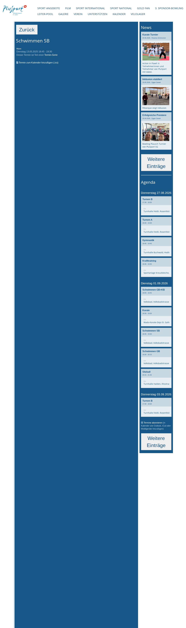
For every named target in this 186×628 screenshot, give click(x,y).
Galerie (63, 14)
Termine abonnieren (153, 422)
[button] (156, 205)
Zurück (27, 30)
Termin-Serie (51, 55)
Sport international (90, 8)
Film (68, 8)
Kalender (119, 14)
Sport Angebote (48, 8)
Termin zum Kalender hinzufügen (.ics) (38, 62)
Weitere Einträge (156, 162)
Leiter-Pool (45, 14)
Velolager (138, 14)
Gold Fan (143, 8)
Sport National (121, 8)
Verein (78, 14)
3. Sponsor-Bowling (169, 8)
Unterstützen (97, 14)
